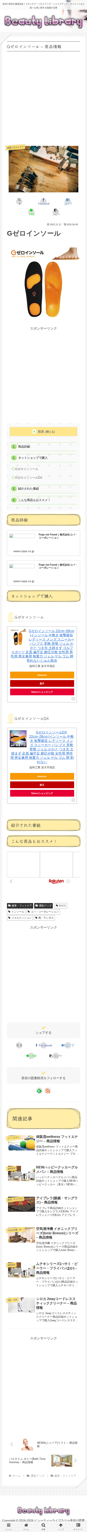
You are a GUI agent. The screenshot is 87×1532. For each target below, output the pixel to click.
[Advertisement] (43, 96)
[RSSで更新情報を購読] (47, 1091)
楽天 (42, 683)
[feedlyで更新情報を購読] (39, 1091)
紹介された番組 (28, 488)
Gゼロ (62, 905)
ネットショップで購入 (33, 457)
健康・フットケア (22, 905)
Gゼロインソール (26, 469)
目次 (41, 431)
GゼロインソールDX (28, 477)
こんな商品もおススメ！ (34, 500)
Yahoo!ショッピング (42, 692)
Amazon (42, 675)
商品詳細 (24, 446)
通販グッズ (45, 905)
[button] (55, 212)
